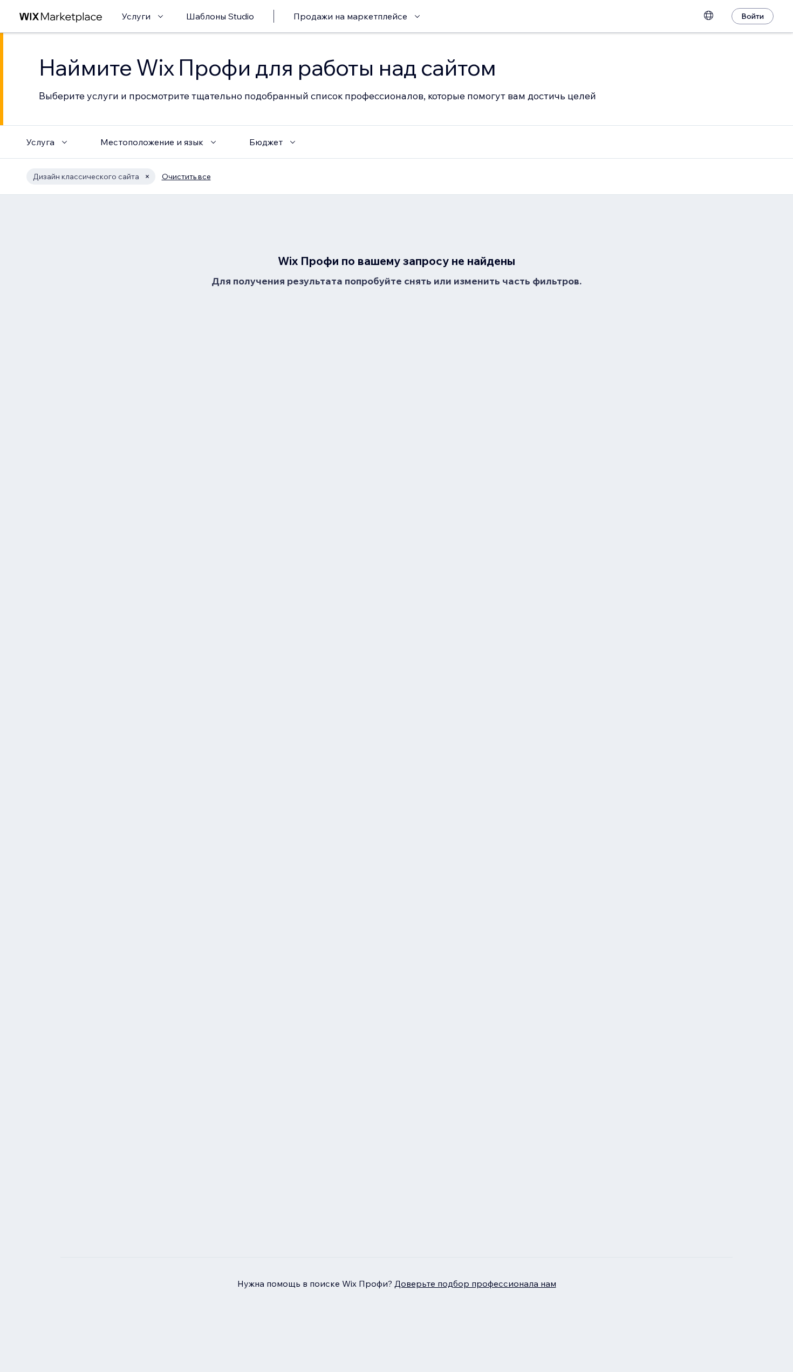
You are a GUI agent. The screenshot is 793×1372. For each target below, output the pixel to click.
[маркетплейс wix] (60, 16)
